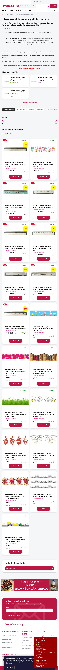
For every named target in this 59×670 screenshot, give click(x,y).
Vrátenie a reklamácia (27, 642)
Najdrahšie (31, 109)
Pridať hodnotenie (10, 568)
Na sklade (8, 133)
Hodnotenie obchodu (7, 642)
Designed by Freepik (7, 647)
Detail (43, 217)
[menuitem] (5, 10)
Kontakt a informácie (27, 637)
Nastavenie (10, 667)
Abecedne (40, 109)
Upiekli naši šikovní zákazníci (9, 645)
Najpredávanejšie (9, 109)
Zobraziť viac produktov (29, 102)
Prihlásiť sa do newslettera (14, 615)
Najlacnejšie (21, 109)
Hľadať (34, 5)
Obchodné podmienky (27, 648)
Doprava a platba (26, 640)
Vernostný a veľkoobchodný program (9, 636)
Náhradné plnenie (6, 639)
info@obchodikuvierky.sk (51, 635)
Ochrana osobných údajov (28, 645)
